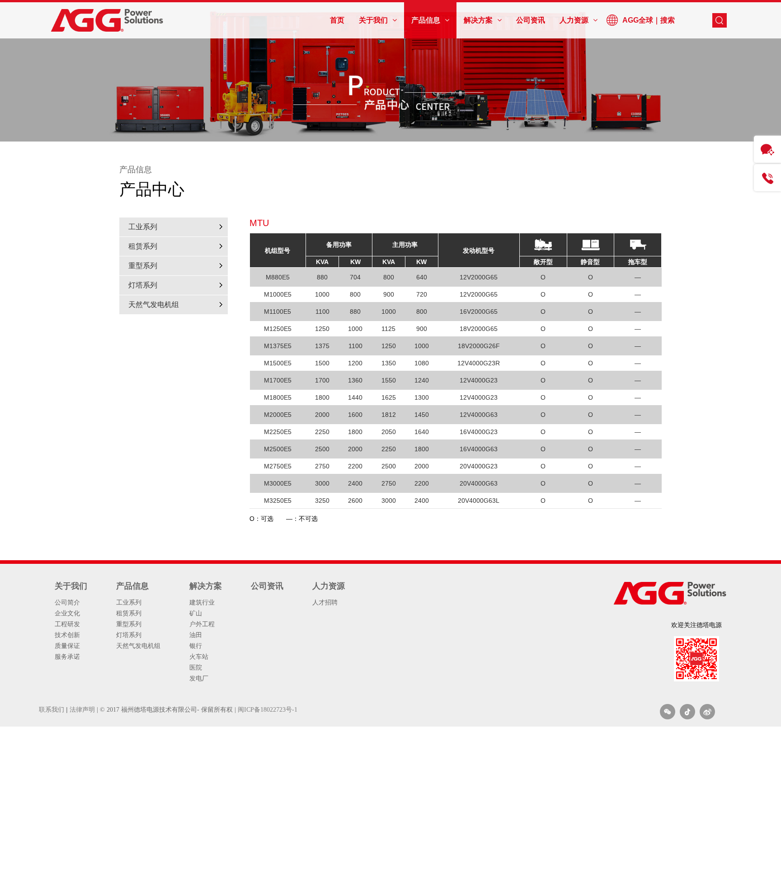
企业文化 (67, 613)
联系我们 (51, 709)
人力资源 (328, 586)
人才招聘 (325, 602)
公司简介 (67, 602)
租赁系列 (142, 246)
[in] (687, 711)
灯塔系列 (142, 285)
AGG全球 (637, 20)
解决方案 (205, 586)
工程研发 (67, 624)
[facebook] (707, 711)
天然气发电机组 (153, 304)
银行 (195, 645)
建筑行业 (202, 602)
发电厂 (198, 678)
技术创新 (67, 634)
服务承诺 (67, 656)
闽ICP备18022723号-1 (267, 709)
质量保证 (67, 645)
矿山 (195, 613)
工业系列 (142, 227)
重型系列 (142, 265)
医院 (195, 667)
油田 (195, 634)
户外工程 (202, 624)
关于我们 (71, 586)
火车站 (198, 656)
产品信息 (132, 586)
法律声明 (82, 709)
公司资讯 (267, 586)
